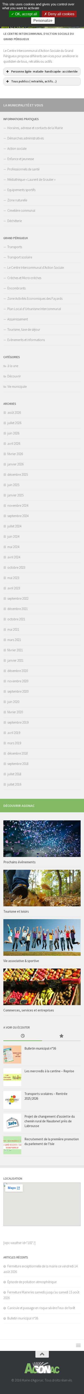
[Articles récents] (22, 1036)
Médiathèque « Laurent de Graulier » (31, 179)
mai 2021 (13, 629)
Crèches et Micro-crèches (24, 278)
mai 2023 (13, 578)
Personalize (42, 20)
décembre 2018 (17, 753)
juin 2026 (13, 433)
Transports (14, 247)
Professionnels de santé (23, 169)
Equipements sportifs (21, 190)
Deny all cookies (60, 14)
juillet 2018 (14, 774)
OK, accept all (25, 14)
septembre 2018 (17, 764)
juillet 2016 (14, 784)
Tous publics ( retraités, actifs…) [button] (34, 81)
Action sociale (16, 148)
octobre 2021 (16, 619)
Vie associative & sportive (21, 961)
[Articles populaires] (61, 1036)
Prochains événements (19, 862)
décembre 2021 (17, 609)
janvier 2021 (15, 660)
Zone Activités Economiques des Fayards (34, 298)
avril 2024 (13, 557)
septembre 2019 (17, 722)
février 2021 (15, 650)
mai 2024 (13, 547)
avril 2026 (13, 443)
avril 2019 (13, 733)
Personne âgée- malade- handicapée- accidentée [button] (44, 71)
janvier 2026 (15, 464)
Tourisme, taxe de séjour (23, 329)
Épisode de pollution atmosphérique (31, 1282)
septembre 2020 (17, 691)
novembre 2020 (17, 681)
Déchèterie (14, 221)
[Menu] (78, 1345)
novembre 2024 (17, 505)
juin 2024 (13, 536)
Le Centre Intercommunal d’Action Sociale (35, 267)
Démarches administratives (25, 138)
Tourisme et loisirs (16, 911)
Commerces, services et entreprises (28, 1010)
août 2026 (14, 412)
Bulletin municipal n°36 (40, 1048)
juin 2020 (13, 702)
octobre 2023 (16, 567)
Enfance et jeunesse (20, 159)
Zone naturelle (17, 200)
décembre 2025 (17, 474)
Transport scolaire (19, 257)
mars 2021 (14, 640)
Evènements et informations (26, 340)
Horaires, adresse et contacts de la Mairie (35, 128)
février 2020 (15, 712)
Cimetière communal (21, 210)
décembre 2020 (17, 671)
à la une (12, 366)
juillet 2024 (14, 526)
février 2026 (15, 454)
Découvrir (14, 376)
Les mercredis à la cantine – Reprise (49, 1071)
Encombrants (16, 288)
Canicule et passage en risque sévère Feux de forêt (41, 1308)
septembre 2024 (17, 516)
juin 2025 (13, 485)
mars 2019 (14, 743)
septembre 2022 (17, 598)
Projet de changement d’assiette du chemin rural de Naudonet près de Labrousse (49, 1121)
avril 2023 (13, 588)
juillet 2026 (14, 423)
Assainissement (17, 319)
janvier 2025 (15, 495)
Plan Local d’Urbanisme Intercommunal (34, 309)
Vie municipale (17, 386)
